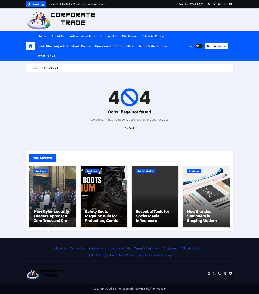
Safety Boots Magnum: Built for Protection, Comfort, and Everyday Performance (104, 220)
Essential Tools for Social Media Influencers (152, 216)
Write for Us (46, 56)
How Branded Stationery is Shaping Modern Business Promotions (202, 220)
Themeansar (158, 288)
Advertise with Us (82, 36)
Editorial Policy (153, 36)
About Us (58, 36)
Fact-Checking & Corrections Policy (64, 46)
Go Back (130, 128)
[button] (231, 46)
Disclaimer (129, 36)
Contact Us (108, 36)
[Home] (30, 46)
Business (41, 171)
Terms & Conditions (152, 46)
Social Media (145, 171)
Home (42, 36)
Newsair (140, 288)
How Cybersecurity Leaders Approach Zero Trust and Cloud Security (53, 218)
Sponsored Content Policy (114, 46)
